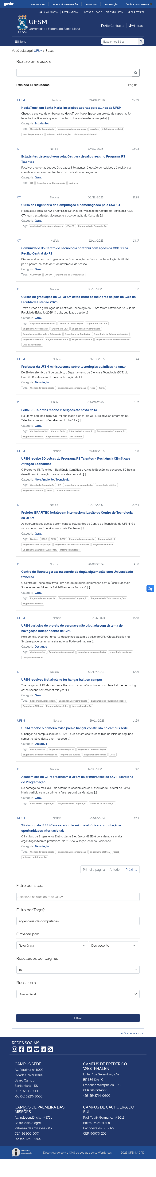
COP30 (48, 274)
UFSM (21, 100)
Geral (38, 177)
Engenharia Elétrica (33, 339)
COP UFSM (35, 274)
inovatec (94, 128)
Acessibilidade (93, 12)
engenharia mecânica (120, 652)
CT (19, 148)
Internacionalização (70, 549)
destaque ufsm (37, 652)
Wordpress (105, 1152)
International (71, 12)
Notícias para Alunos (33, 134)
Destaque (41, 646)
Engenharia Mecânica (57, 339)
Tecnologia (42, 382)
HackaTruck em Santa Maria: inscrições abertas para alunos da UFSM (71, 107)
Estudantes (42, 123)
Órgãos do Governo (137, 4)
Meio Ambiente (44, 479)
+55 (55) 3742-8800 (28, 1138)
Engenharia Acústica (97, 323)
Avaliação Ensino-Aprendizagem (46, 226)
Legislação (111, 4)
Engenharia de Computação (51, 182)
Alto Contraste (114, 25)
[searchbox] (78, 896)
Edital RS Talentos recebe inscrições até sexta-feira (59, 410)
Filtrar (78, 1018)
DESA (53, 539)
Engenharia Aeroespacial (35, 328)
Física (92, 387)
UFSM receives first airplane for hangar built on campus (62, 679)
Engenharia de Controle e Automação (42, 334)
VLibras (137, 25)
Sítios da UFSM (114, 12)
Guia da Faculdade (32, 344)
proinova (73, 182)
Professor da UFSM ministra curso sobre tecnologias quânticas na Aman (74, 366)
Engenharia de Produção (77, 334)
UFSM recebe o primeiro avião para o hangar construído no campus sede (74, 728)
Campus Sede (58, 431)
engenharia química (33, 490)
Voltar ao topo (133, 1033)
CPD (141, 1152)
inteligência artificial (112, 128)
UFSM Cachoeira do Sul (68, 490)
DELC (44, 539)
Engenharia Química (56, 436)
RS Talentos (76, 436)
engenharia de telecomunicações (40, 754)
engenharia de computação (72, 128)
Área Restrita (135, 12)
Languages (50, 12)
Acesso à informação (65, 4)
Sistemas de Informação (102, 803)
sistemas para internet (85, 134)
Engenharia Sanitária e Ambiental (113, 339)
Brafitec (34, 539)
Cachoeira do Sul (39, 431)
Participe (91, 4)
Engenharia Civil (60, 328)
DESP (63, 539)
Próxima (131, 869)
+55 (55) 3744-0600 (96, 1095)
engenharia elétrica (106, 485)
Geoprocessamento (33, 657)
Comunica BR (37, 4)
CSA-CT (70, 226)
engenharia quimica (82, 339)
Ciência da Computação (42, 128)
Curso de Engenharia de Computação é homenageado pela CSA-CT (70, 205)
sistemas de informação (59, 134)
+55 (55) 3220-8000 (28, 1096)
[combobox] (78, 897)
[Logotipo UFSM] (20, 23)
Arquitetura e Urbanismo (42, 323)
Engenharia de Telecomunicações (111, 334)
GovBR (9, 4)
